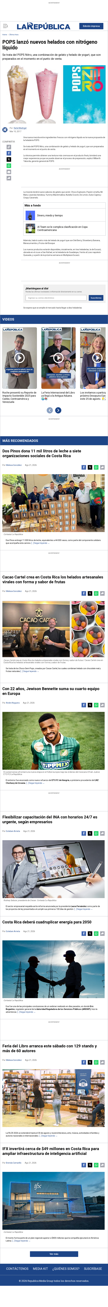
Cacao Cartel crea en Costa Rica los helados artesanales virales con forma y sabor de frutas (52, 579)
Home (4, 35)
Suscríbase (93, 1268)
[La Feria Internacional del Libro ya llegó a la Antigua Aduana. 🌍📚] (58, 358)
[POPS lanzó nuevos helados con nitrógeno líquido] (54, 94)
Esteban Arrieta (13, 831)
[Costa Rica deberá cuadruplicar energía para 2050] (53, 969)
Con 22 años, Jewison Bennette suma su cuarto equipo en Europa (50, 691)
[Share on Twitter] (9, 159)
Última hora (13, 35)
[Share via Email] (9, 172)
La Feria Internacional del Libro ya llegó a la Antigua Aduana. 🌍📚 (58, 395)
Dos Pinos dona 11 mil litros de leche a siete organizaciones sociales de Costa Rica (41, 453)
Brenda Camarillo (13, 1163)
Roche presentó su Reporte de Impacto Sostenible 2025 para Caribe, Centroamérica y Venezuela (19, 397)
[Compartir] (9, 178)
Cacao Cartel (51, 668)
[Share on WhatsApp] (9, 165)
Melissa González (14, 465)
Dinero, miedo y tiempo (50, 215)
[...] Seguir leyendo (39, 543)
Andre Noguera (13, 703)
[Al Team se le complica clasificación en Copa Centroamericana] (30, 228)
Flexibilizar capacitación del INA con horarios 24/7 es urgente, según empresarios (49, 819)
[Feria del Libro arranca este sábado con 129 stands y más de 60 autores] (53, 1098)
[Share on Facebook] (9, 153)
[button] (91, 26)
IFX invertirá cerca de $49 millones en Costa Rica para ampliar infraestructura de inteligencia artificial (50, 1151)
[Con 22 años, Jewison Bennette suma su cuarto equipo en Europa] (53, 741)
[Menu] (5, 26)
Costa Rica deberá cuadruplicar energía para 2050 (47, 922)
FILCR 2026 (13, 1133)
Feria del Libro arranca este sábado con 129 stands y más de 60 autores (49, 1048)
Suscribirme (96, 298)
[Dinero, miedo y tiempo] (30, 215)
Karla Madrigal (20, 128)
